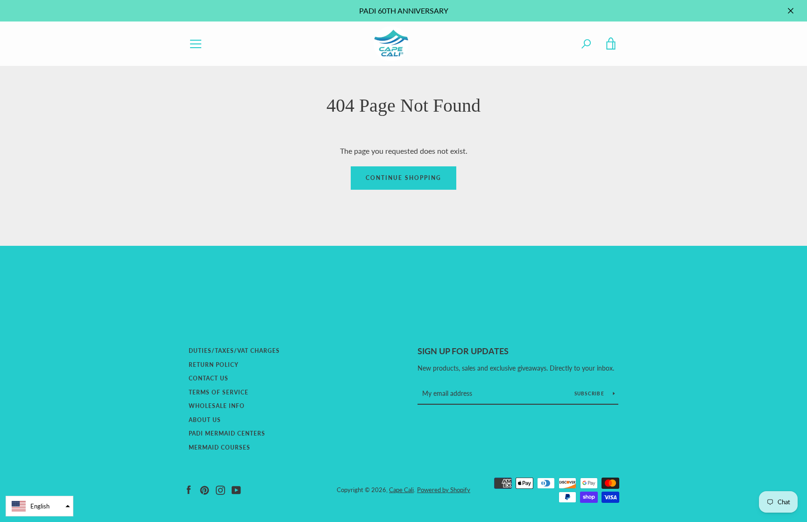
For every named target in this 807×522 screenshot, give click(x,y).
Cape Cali (401, 489)
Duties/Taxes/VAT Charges (234, 350)
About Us (205, 419)
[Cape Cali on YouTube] (236, 489)
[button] (39, 506)
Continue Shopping (403, 177)
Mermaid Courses (219, 447)
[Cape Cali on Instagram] (220, 489)
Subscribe (590, 393)
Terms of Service (218, 392)
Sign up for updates (463, 351)
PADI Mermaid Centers (227, 433)
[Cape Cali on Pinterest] (204, 489)
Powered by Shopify (443, 489)
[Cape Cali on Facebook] (188, 489)
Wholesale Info (217, 405)
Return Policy (214, 364)
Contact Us (208, 378)
